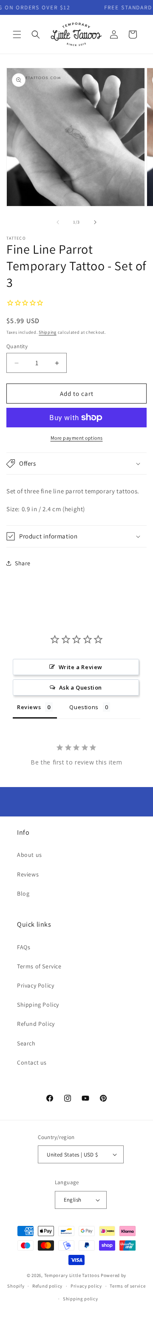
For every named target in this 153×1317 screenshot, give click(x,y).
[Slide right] (95, 222)
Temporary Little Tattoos (72, 1275)
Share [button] (23, 563)
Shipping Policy (38, 1004)
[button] (17, 34)
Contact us (32, 1062)
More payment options (77, 438)
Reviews (28, 874)
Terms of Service (39, 966)
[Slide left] (57, 222)
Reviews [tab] (29, 707)
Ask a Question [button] (80, 687)
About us (29, 855)
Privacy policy (86, 1286)
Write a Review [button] (80, 667)
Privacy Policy (35, 985)
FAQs (23, 947)
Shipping (48, 332)
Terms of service (127, 1286)
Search (26, 1043)
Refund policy (47, 1286)
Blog (23, 893)
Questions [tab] (83, 707)
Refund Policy (36, 1024)
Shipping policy (80, 1299)
